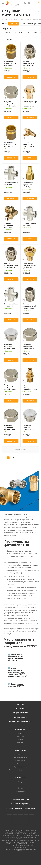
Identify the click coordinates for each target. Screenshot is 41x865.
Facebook (15, 816)
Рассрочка (20, 764)
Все (34, 458)
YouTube (31, 816)
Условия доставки (20, 758)
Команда (20, 737)
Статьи (20, 788)
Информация (20, 750)
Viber (20, 822)
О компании (20, 729)
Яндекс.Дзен (26, 822)
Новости (21, 733)
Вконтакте (9, 816)
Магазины (20, 755)
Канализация (20, 717)
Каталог (20, 704)
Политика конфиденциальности (20, 770)
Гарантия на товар (20, 767)
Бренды (20, 782)
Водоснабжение (20, 713)
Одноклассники (15, 822)
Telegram (26, 816)
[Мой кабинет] (33, 3)
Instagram (20, 816)
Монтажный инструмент (20, 722)
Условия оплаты (20, 761)
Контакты (20, 743)
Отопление (20, 708)
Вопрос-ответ (20, 791)
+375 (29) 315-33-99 (21, 799)
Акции (20, 785)
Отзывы (20, 740)
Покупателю (20, 777)
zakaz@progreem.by (22, 803)
